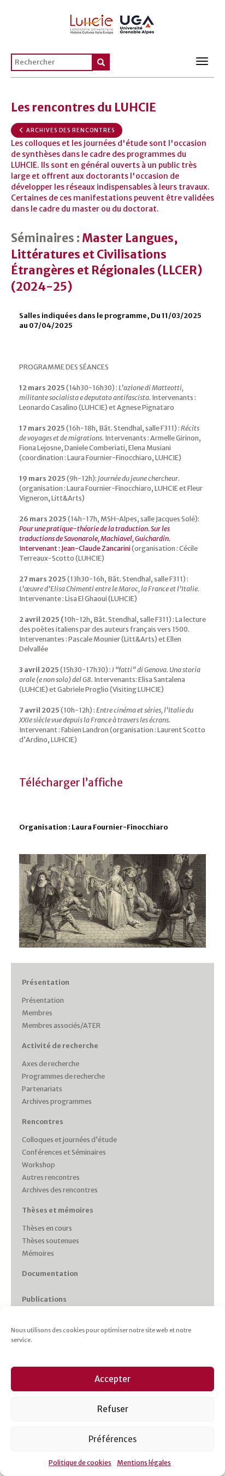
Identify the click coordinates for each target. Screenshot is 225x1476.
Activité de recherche (60, 1046)
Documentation (50, 1273)
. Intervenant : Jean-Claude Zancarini (94, 538)
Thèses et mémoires (57, 1210)
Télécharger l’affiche (71, 783)
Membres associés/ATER (61, 1025)
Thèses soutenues (50, 1241)
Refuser (112, 1409)
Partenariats (42, 1089)
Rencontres (42, 1122)
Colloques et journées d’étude (69, 1140)
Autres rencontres (51, 1177)
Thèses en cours (47, 1228)
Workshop (38, 1165)
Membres (37, 1013)
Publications (44, 1299)
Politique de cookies (80, 1463)
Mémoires (38, 1253)
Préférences (112, 1439)
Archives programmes (57, 1101)
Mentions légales (144, 1463)
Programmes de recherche (63, 1076)
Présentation (45, 982)
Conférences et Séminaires (64, 1152)
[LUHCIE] (112, 22)
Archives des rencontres (70, 130)
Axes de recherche (50, 1064)
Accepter (112, 1379)
